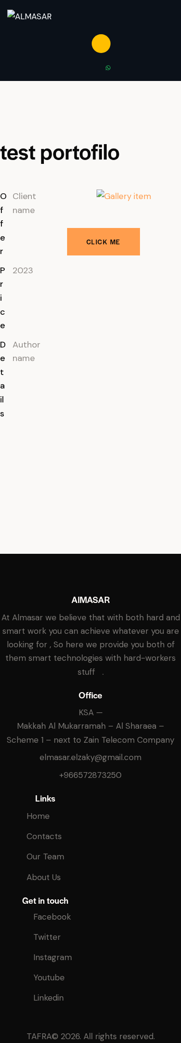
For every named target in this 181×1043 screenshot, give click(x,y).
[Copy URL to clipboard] (26, 486)
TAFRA (39, 1036)
